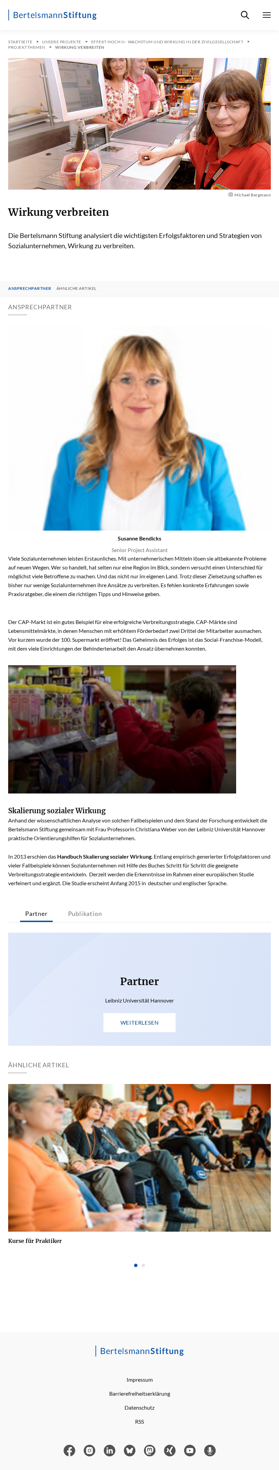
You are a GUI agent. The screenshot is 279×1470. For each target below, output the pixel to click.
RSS (139, 1421)
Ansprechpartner (29, 288)
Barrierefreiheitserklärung (139, 1393)
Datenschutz (139, 1407)
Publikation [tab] (85, 913)
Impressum (140, 1379)
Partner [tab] (36, 913)
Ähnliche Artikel (76, 288)
